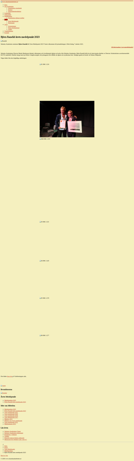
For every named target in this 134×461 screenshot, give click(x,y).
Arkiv (6, 24)
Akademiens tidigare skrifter (16, 18)
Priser (6, 19)
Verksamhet (7, 14)
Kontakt (6, 33)
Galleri (10, 29)
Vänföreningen (8, 31)
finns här (9, 376)
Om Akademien (8, 6)
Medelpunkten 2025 (10, 400)
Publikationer (8, 16)
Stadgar (10, 10)
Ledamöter (7, 13)
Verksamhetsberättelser (14, 11)
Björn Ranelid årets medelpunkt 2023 (15, 402)
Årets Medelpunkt (13, 21)
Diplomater (11, 23)
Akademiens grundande (15, 8)
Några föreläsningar (13, 28)
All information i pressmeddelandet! (122, 47)
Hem (5, 5)
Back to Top (4, 455)
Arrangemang (12, 26)
